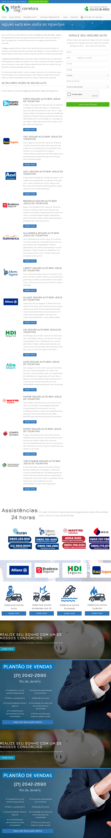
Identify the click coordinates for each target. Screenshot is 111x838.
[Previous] (6, 540)
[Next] (104, 540)
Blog (65, 17)
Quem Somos (15, 17)
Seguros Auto (29, 17)
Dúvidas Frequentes (49, 17)
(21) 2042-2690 (28, 675)
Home (4, 17)
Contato (74, 17)
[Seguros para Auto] (20, 8)
